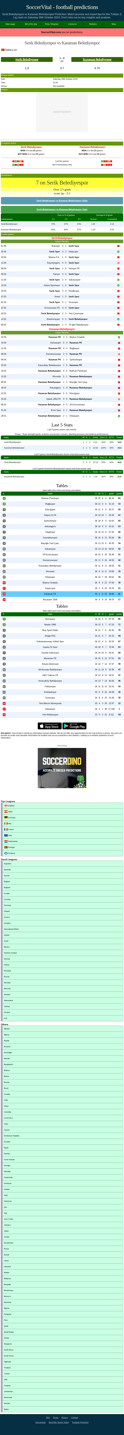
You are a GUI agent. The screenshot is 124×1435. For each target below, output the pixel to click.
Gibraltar (7, 1171)
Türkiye (7, 1006)
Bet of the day (31, 24)
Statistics (93, 24)
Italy (9, 823)
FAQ (48, 1418)
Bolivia (6, 1076)
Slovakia (7, 983)
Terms (55, 1418)
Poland (6, 965)
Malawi (6, 1272)
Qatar (6, 1326)
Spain (10, 812)
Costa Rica (8, 1118)
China (6, 1106)
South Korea (9, 1356)
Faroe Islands (9, 1160)
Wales (6, 1409)
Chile (6, 1100)
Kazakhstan (8, 1243)
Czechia (7, 899)
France (11, 829)
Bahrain (7, 1058)
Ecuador (7, 1142)
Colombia (7, 1112)
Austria (6, 876)
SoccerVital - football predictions (62, 7)
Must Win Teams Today (59, 1422)
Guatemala (8, 1177)
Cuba (6, 1124)
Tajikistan (7, 1362)
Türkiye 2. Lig (11, 50)
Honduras (8, 1183)
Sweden (7, 994)
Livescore (72, 24)
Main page (10, 24)
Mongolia (7, 1284)
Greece (7, 917)
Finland (7, 911)
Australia (7, 870)
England (11, 806)
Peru (6, 1320)
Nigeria (6, 1308)
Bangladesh (8, 1064)
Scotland (11, 853)
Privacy (65, 1418)
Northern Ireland (10, 953)
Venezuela (8, 1397)
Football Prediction (80, 1422)
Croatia (7, 893)
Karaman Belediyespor (97, 59)
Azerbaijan (8, 1052)
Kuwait (6, 1255)
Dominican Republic (11, 1136)
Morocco (7, 1296)
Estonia (7, 1154)
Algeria (6, 1035)
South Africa (8, 1350)
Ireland (6, 935)
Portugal (11, 847)
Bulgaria (7, 887)
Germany (12, 818)
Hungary (7, 923)
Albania (7, 1029)
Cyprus (7, 1130)
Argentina (7, 864)
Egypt (6, 1148)
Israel (6, 941)
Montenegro (8, 1290)
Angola (6, 1041)
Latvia (6, 1261)
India (6, 1195)
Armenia (7, 1047)
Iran (5, 1207)
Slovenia (7, 989)
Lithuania (7, 1267)
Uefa (10, 835)
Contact (74, 1418)
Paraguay (7, 1314)
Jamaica (7, 1225)
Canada (7, 1094)
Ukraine (7, 1012)
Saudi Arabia (9, 1332)
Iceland (7, 1189)
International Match (11, 929)
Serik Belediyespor (26, 59)
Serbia (6, 1338)
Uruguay (7, 1385)
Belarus (7, 1070)
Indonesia (7, 1201)
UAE (5, 1380)
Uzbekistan (8, 1391)
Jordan (6, 1237)
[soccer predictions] (62, 787)
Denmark (7, 905)
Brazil (6, 1088)
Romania (7, 971)
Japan (6, 1231)
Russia (6, 977)
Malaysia (7, 1278)
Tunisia (7, 1374)
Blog (114, 24)
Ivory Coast (8, 1219)
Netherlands (13, 841)
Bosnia (6, 1082)
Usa (5, 1018)
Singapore (8, 1344)
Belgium (7, 881)
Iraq (5, 1213)
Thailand (7, 1368)
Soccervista (40, 1422)
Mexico (7, 947)
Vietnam (7, 1403)
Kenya (6, 1249)
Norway (7, 959)
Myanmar (7, 1302)
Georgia (7, 1165)
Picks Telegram (51, 24)
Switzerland (8, 1000)
